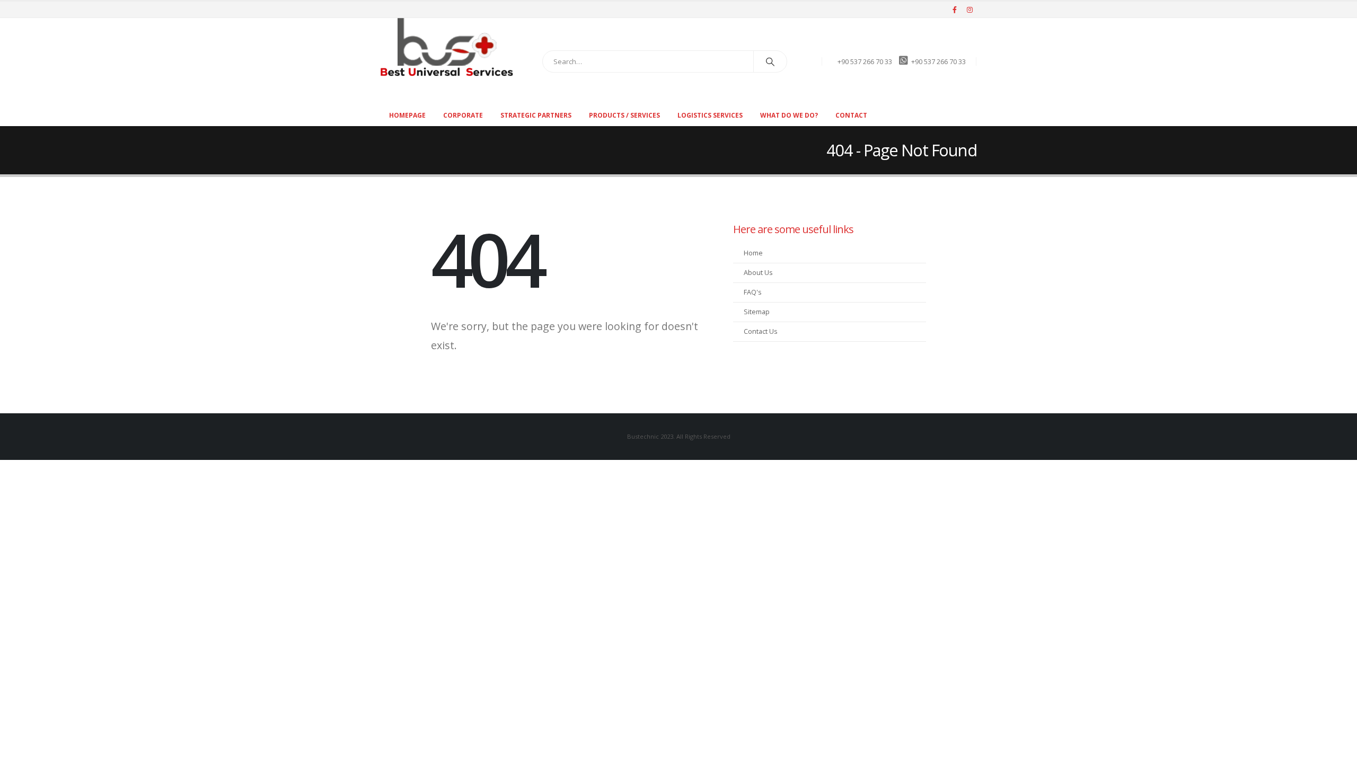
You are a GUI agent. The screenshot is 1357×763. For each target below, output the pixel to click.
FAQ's (753, 292)
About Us (758, 272)
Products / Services (624, 115)
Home (753, 253)
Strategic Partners (535, 115)
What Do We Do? (789, 115)
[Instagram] (969, 9)
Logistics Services (710, 115)
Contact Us (761, 331)
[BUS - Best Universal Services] (447, 47)
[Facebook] (955, 9)
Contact (851, 115)
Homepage (407, 115)
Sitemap (757, 311)
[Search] (770, 61)
